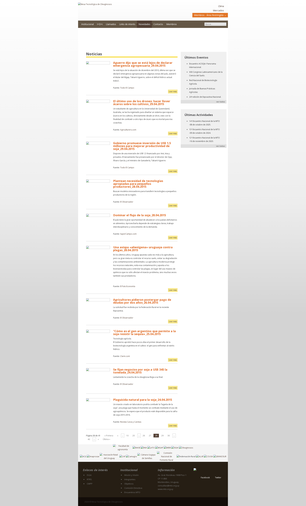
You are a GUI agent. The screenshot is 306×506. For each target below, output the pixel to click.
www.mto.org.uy (165, 489)
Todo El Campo (127, 87)
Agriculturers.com (128, 129)
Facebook (205, 477)
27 (150, 435)
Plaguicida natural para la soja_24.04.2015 (142, 400)
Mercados (218, 10)
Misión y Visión (131, 475)
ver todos (220, 101)
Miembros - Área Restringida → (210, 15)
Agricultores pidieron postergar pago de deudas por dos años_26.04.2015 (142, 301)
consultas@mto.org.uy (168, 485)
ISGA (89, 475)
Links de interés (127, 24)
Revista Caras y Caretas (130, 422)
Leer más (173, 91)
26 (144, 435)
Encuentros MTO (132, 492)
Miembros (171, 24)
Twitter (218, 477)
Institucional (87, 24)
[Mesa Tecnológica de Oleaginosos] (115, 10)
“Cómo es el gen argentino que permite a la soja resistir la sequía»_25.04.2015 (144, 332)
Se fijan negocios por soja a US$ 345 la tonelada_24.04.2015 (140, 371)
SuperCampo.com (128, 234)
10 (127, 435)
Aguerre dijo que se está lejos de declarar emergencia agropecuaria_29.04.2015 (142, 64)
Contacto (158, 24)
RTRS (89, 479)
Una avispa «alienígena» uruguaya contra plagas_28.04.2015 (143, 248)
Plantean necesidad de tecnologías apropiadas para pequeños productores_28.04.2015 (138, 183)
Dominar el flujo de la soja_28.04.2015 (139, 215)
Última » (106, 439)
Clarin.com (125, 356)
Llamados (111, 24)
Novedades (144, 24)
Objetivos (129, 483)
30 (169, 435)
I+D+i (100, 24)
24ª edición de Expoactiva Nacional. (205, 97)
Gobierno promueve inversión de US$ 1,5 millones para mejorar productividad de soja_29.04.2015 (142, 146)
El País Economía (127, 286)
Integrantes (129, 479)
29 (162, 435)
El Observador (126, 201)
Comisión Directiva (133, 488)
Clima (221, 6)
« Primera (108, 435)
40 (89, 439)
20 (133, 435)
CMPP (89, 483)
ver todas (220, 146)
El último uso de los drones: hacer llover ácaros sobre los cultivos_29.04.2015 (141, 102)
